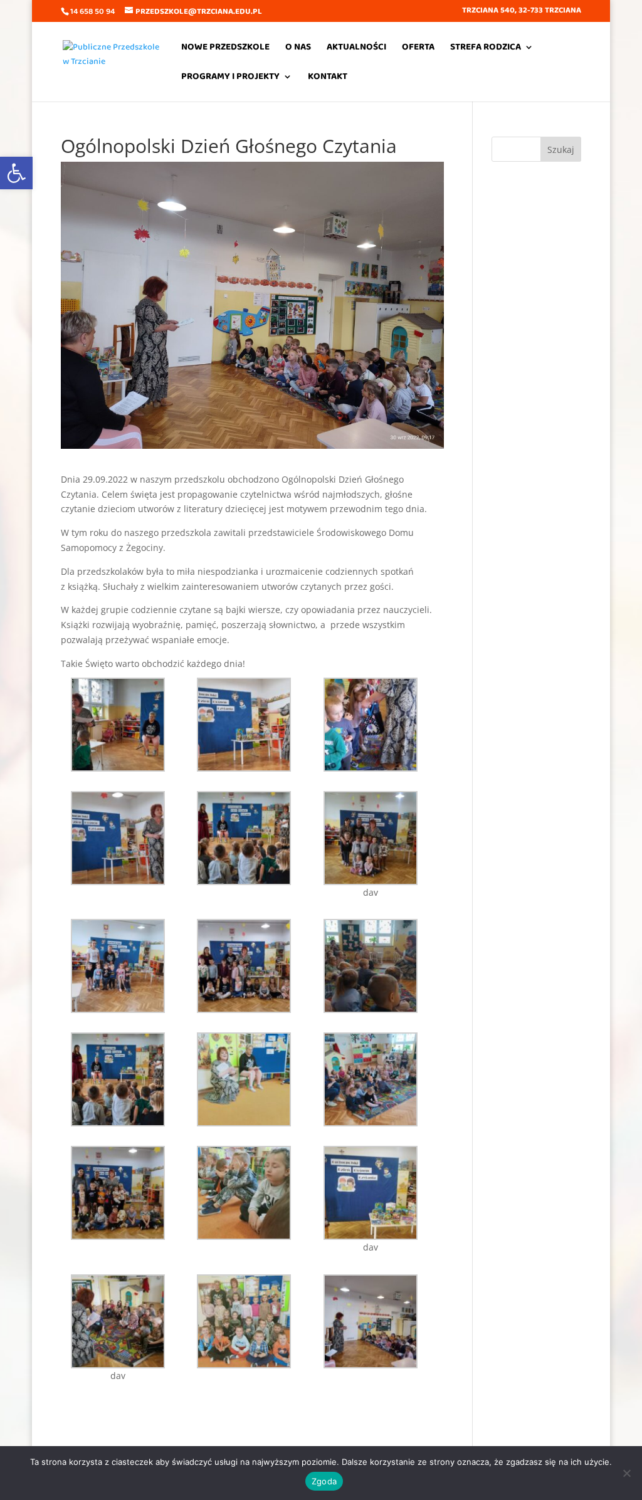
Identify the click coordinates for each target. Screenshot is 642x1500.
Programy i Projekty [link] (230, 78)
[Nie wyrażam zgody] (626, 1473)
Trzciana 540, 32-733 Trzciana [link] (521, 11)
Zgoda (324, 1481)
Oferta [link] (418, 49)
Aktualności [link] (356, 49)
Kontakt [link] (327, 78)
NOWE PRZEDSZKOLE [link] (225, 49)
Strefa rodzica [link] (485, 49)
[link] (16, 173)
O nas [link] (298, 49)
